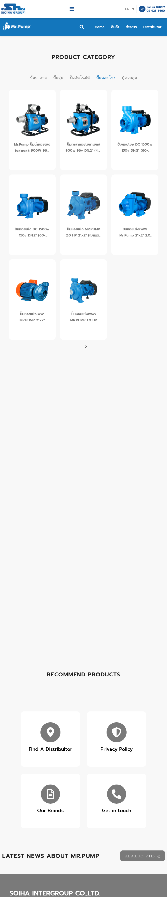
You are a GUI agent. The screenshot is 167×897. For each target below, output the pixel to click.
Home (100, 27)
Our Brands (50, 810)
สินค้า (115, 27)
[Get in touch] (116, 794)
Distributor (152, 27)
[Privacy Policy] (117, 732)
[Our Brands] (50, 794)
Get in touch (116, 810)
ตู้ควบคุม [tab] (129, 77)
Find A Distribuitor (50, 749)
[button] (71, 9)
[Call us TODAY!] (142, 9)
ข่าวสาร (131, 27)
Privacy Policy (116, 749)
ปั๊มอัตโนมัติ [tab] (80, 77)
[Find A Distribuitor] (50, 732)
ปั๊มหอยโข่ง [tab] (105, 77)
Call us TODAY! (156, 7)
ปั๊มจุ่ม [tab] (58, 77)
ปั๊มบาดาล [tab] (38, 77)
